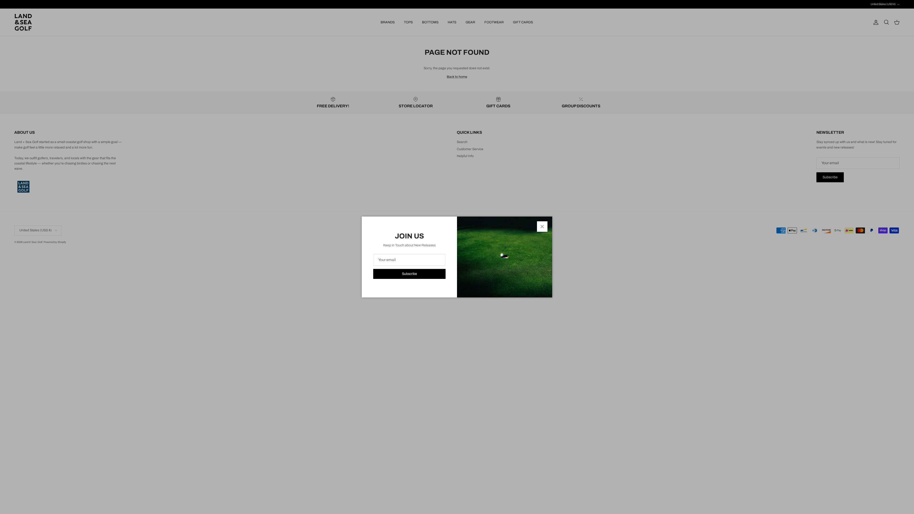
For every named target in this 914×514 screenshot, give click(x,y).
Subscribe (409, 274)
